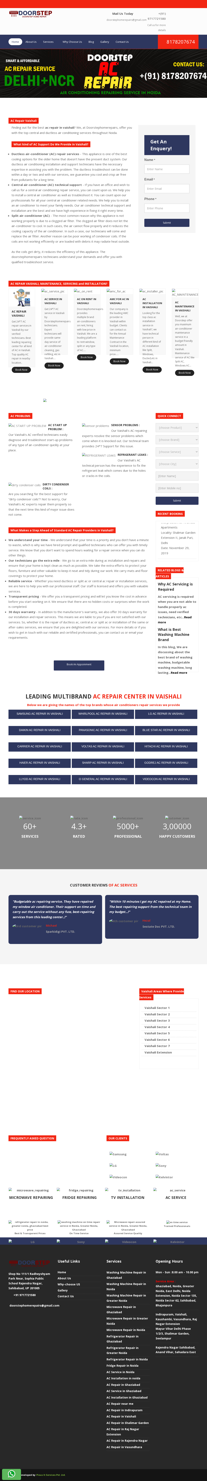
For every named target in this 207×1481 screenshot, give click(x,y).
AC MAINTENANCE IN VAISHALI (184, 306)
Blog (91, 42)
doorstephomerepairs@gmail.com (127, 20)
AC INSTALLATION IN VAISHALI (152, 303)
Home (15, 42)
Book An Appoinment (79, 664)
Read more (179, 673)
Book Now (21, 369)
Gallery (104, 42)
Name (149, 160)
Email (149, 179)
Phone (150, 199)
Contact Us (122, 42)
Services (48, 42)
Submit (167, 222)
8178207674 (180, 41)
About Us (31, 42)
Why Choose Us (72, 42)
